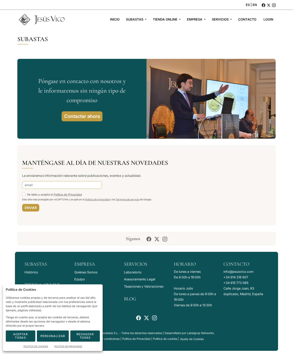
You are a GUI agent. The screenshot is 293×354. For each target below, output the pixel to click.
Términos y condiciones (104, 338)
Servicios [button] (220, 19)
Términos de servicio (127, 199)
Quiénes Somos (85, 272)
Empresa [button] (195, 19)
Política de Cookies (36, 346)
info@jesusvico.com (238, 272)
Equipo (79, 279)
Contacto (236, 264)
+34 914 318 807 (235, 277)
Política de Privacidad (68, 194)
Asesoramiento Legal (139, 279)
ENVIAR (31, 208)
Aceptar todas (20, 335)
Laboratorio (133, 272)
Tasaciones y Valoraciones (143, 286)
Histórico (31, 272)
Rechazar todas (85, 335)
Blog (130, 299)
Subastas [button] (135, 19)
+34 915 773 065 (235, 283)
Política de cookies (165, 338)
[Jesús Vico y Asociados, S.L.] (41, 19)
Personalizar (52, 336)
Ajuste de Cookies (192, 339)
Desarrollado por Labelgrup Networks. (189, 333)
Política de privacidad (97, 199)
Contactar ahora (82, 116)
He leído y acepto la (54, 194)
